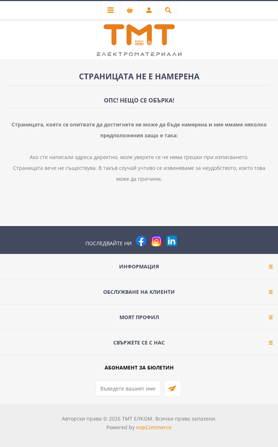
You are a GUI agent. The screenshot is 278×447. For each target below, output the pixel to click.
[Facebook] (141, 241)
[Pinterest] (187, 241)
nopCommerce (154, 427)
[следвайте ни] (171, 241)
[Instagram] (156, 241)
